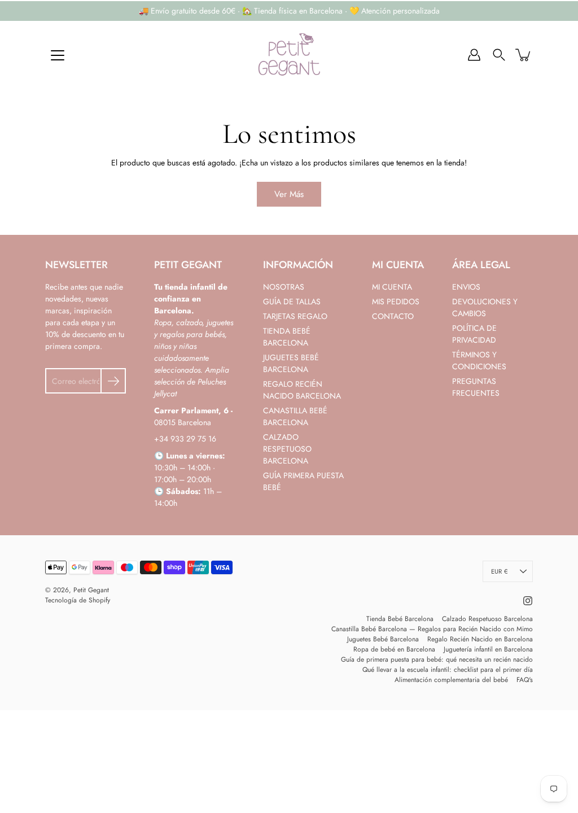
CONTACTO (393, 316)
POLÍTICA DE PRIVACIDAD (474, 334)
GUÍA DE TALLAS (292, 301)
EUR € (499, 571)
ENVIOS (466, 286)
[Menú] (57, 55)
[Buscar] (499, 55)
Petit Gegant (91, 590)
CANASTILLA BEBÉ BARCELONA (295, 416)
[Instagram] (528, 600)
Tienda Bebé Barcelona (400, 619)
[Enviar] (113, 381)
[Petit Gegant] (289, 55)
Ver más (289, 194)
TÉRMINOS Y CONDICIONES (479, 360)
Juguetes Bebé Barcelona (383, 639)
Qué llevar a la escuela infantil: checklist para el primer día (447, 670)
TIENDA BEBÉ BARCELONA (286, 336)
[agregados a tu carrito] (524, 55)
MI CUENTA (392, 286)
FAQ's (524, 680)
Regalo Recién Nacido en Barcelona (480, 639)
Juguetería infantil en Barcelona (488, 649)
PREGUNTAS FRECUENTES (476, 387)
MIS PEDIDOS (395, 301)
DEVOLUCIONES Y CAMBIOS (485, 307)
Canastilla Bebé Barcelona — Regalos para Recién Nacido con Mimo (432, 629)
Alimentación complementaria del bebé (451, 680)
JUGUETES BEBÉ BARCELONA (291, 363)
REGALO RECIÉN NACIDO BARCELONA (302, 389)
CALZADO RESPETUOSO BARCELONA (287, 448)
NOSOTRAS (283, 286)
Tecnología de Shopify (77, 600)
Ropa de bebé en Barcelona (394, 649)
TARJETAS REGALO (295, 316)
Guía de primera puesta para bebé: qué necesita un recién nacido (437, 659)
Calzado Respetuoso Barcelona (487, 619)
